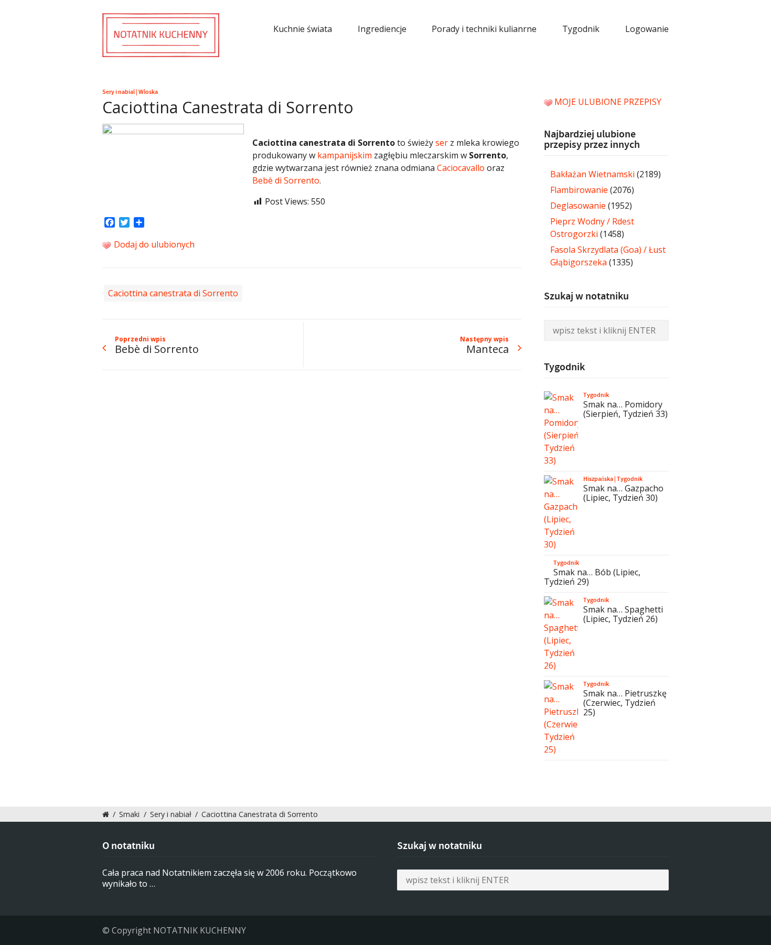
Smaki (129, 814)
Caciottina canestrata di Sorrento (173, 293)
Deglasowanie (578, 205)
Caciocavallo (461, 168)
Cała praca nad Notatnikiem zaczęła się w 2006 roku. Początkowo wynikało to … (229, 878)
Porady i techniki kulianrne (484, 29)
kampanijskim (344, 155)
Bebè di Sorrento (285, 180)
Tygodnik (580, 29)
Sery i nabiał (118, 92)
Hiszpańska (598, 479)
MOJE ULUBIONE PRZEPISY (607, 102)
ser (441, 142)
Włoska (148, 92)
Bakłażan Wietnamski (592, 174)
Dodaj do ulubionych (153, 244)
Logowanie (647, 29)
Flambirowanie (579, 190)
